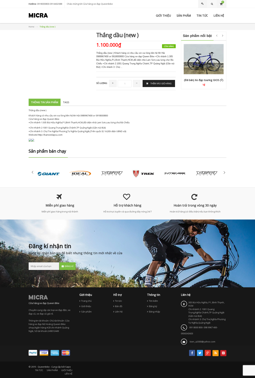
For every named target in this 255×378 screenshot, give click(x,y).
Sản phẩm (86, 311)
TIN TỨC (39, 370)
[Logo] (38, 297)
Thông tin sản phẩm (44, 102)
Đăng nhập (154, 311)
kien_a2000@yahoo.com (202, 341)
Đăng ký (153, 306)
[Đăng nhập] (202, 4)
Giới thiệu (86, 306)
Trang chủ (86, 300)
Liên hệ (118, 311)
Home (31, 26)
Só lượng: (101, 83)
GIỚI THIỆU (66, 370)
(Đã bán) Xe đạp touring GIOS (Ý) (203, 80)
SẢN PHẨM (52, 370)
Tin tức (118, 300)
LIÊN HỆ (68, 373)
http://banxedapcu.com (50, 134)
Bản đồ (118, 306)
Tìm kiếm (153, 300)
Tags (66, 102)
